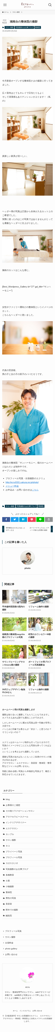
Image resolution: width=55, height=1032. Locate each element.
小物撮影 (10, 886)
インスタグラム (25, 1011)
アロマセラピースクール (17, 817)
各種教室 (10, 875)
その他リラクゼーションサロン (20, 811)
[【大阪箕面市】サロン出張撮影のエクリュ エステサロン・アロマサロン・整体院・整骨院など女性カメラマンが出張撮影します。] (27, 5)
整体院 (37, 27)
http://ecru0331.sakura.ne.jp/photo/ (22, 482)
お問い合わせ (11, 954)
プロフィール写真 (14, 857)
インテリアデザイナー (16, 822)
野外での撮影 (12, 910)
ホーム (15, 1011)
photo (27, 568)
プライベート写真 (14, 852)
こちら (35, 490)
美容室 (9, 904)
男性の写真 (11, 898)
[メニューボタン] (5, 5)
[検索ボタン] (50, 5)
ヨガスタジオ (12, 863)
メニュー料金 (12, 486)
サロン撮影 (9, 27)
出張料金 (9, 943)
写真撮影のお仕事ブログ (24, 27)
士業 (8, 881)
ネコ (8, 846)
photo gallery (11, 949)
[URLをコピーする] (49, 519)
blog (8, 799)
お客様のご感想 (13, 805)
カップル (10, 834)
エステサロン (12, 828)
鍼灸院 (9, 916)
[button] (6, 519)
